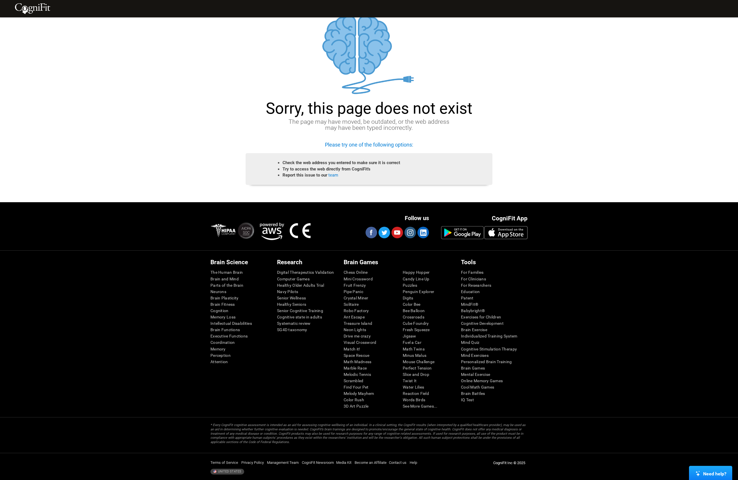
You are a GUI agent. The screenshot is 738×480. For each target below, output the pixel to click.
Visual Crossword (360, 342)
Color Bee (412, 304)
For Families (472, 272)
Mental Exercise (475, 374)
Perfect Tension (417, 368)
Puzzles (410, 285)
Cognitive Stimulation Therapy (489, 349)
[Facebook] (371, 232)
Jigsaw (409, 336)
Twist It (410, 380)
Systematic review (294, 323)
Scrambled (354, 380)
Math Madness (357, 361)
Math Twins (414, 349)
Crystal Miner (356, 298)
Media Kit (343, 462)
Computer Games (293, 279)
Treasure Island (358, 323)
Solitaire (351, 304)
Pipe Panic (353, 291)
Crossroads (413, 317)
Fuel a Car (412, 342)
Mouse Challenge (418, 361)
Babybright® (473, 310)
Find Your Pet (356, 387)
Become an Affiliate (371, 462)
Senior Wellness (291, 298)
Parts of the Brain (226, 285)
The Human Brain (226, 272)
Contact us (397, 462)
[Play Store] (462, 232)
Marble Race (355, 368)
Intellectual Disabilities (231, 323)
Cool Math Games (477, 387)
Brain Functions (225, 329)
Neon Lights (355, 329)
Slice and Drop (416, 374)
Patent (467, 298)
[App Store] (506, 232)
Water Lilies (413, 387)
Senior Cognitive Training (300, 310)
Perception (220, 355)
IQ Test (467, 399)
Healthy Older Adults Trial (300, 285)
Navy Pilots (287, 291)
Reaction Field (416, 393)
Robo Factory (356, 310)
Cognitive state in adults (299, 317)
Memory (218, 349)
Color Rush (354, 399)
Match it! (352, 349)
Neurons (218, 291)
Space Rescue (356, 355)
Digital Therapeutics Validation (305, 272)
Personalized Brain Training (486, 361)
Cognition (219, 310)
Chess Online (356, 272)
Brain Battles (473, 393)
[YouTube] (397, 232)
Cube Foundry (416, 323)
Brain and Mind (224, 279)
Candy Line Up (416, 279)
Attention (219, 361)
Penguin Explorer (418, 291)
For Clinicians (473, 279)
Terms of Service (224, 462)
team (333, 175)
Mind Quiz (470, 342)
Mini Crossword (358, 279)
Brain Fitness (222, 304)
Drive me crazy (357, 336)
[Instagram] (410, 232)
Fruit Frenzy (355, 285)
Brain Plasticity (224, 298)
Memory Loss (223, 317)
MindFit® (469, 304)
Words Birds (414, 399)
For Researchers (476, 285)
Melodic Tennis (357, 374)
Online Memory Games (482, 380)
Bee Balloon (414, 310)
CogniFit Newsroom (318, 462)
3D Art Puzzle (356, 406)
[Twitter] (384, 232)
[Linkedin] (423, 232)
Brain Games (473, 368)
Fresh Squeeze (416, 329)
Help (413, 462)
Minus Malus (414, 355)
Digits (408, 298)
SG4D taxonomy (292, 329)
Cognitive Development (482, 323)
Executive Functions (229, 336)
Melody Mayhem (359, 393)
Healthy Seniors (291, 304)
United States (229, 471)
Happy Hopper (416, 272)
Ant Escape (354, 317)
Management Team (283, 462)
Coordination (222, 342)
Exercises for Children (481, 317)
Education (470, 291)
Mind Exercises (475, 355)
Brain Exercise (474, 329)
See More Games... (420, 406)
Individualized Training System (489, 336)
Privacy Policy (252, 462)
